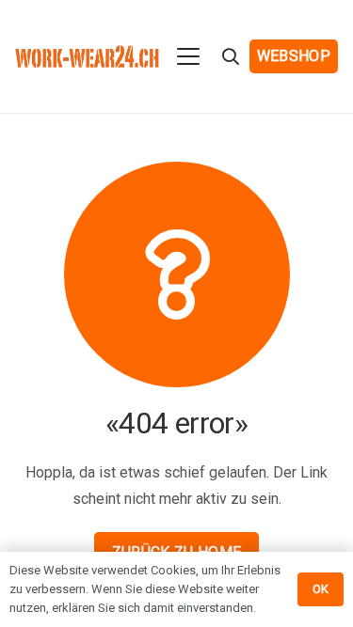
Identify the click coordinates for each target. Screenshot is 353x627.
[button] (189, 56)
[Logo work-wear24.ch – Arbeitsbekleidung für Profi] (87, 56)
